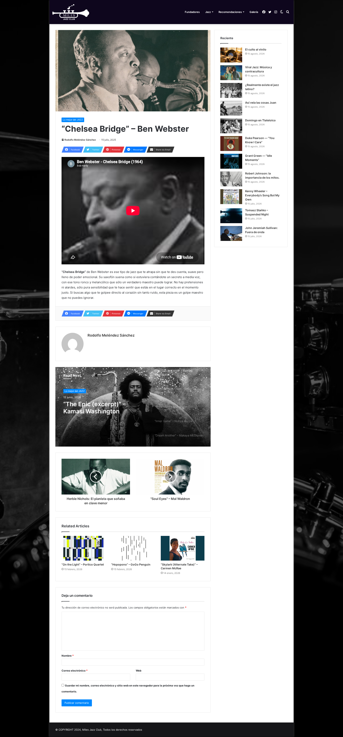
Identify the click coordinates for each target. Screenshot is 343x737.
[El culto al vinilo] (231, 55)
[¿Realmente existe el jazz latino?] (231, 90)
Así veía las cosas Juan (260, 102)
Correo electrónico (75, 670)
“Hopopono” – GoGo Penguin (130, 564)
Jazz (208, 12)
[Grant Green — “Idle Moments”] (231, 161)
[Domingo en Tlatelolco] (231, 125)
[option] (133, 407)
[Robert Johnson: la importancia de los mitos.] (231, 178)
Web (138, 670)
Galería (254, 12)
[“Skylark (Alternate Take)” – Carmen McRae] (182, 548)
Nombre (68, 655)
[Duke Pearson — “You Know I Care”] (231, 143)
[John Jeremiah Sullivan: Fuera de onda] (231, 233)
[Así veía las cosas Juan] (231, 108)
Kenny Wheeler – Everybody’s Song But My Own (262, 195)
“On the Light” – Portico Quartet (83, 564)
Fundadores (192, 12)
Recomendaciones (230, 12)
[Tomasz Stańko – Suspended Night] (231, 215)
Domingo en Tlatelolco (260, 120)
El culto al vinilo (255, 49)
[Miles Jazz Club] (70, 12)
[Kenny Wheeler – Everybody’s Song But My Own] (231, 196)
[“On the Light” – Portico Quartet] (83, 548)
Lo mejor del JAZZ (73, 119)
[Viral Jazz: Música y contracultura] (231, 72)
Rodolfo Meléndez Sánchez (80, 139)
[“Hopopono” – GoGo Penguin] (133, 548)
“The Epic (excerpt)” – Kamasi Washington (94, 407)
